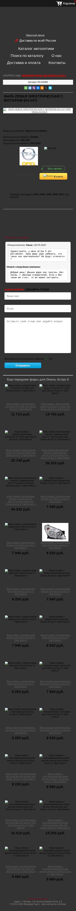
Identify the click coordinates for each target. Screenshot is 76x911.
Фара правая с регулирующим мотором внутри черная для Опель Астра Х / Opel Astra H (55, 778)
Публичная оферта (38, 899)
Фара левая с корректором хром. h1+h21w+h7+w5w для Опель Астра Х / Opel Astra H (55, 406)
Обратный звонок (35, 35)
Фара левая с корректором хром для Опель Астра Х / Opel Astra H (21, 591)
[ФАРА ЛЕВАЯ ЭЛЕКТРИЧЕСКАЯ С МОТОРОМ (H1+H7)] (38, 107)
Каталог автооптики (36, 48)
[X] (46, 88)
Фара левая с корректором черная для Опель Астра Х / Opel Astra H (20, 545)
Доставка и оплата (24, 62)
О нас (56, 55)
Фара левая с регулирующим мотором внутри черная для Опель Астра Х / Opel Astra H (21, 776)
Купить (58, 176)
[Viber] (34, 88)
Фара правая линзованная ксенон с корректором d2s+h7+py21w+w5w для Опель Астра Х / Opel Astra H (21, 500)
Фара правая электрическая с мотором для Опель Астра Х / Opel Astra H (55, 684)
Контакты (57, 62)
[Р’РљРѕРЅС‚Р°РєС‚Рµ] (38, 88)
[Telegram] (30, 88)
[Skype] (50, 88)
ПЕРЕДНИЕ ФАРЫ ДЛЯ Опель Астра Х (44, 75)
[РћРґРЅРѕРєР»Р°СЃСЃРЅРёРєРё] (42, 88)
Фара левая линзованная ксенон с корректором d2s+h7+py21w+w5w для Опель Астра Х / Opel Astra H (55, 454)
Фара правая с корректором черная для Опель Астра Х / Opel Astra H (55, 499)
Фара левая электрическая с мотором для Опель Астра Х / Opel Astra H (20, 730)
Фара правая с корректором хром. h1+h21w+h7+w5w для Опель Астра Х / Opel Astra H (21, 453)
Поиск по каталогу (27, 55)
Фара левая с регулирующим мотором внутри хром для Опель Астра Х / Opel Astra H (21, 869)
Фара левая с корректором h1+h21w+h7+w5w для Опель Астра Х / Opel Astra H (20, 406)
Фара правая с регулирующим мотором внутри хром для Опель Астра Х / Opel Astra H (55, 870)
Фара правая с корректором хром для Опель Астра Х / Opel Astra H (55, 545)
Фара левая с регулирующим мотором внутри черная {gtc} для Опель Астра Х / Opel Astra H (21, 824)
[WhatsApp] (25, 88)
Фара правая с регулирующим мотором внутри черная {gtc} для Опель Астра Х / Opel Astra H (55, 824)
